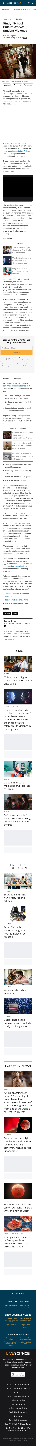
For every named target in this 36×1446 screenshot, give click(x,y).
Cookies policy (18, 1404)
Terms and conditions (18, 1396)
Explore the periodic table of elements (10, 1325)
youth (15, 613)
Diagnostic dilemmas (11, 1308)
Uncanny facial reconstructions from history (25, 1325)
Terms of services (24, 358)
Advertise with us (18, 1408)
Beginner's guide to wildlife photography (25, 1338)
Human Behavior (8, 19)
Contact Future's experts (18, 1388)
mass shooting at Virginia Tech (15, 151)
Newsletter (29, 85)
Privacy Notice (26, 360)
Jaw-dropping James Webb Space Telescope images (11, 1320)
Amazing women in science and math (25, 1319)
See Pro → (20, 3)
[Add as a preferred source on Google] (18, 1374)
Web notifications (18, 1412)
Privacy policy (18, 1400)
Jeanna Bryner (10, 35)
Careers (18, 1416)
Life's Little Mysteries (11, 1305)
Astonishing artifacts (25, 1308)
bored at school (17, 566)
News (25, 38)
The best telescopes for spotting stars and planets (11, 1343)
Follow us (18, 85)
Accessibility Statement (18, 1384)
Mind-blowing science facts (25, 1342)
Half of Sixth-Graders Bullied (16, 603)
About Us (18, 1392)
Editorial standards (18, 1420)
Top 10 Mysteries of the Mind (16, 600)
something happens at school (14, 386)
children (7, 613)
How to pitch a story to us (18, 1424)
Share (8, 85)
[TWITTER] (5, 626)
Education (19, 19)
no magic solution (19, 161)
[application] (18, 185)
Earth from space (25, 1305)
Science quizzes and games (11, 1338)
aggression (18, 299)
